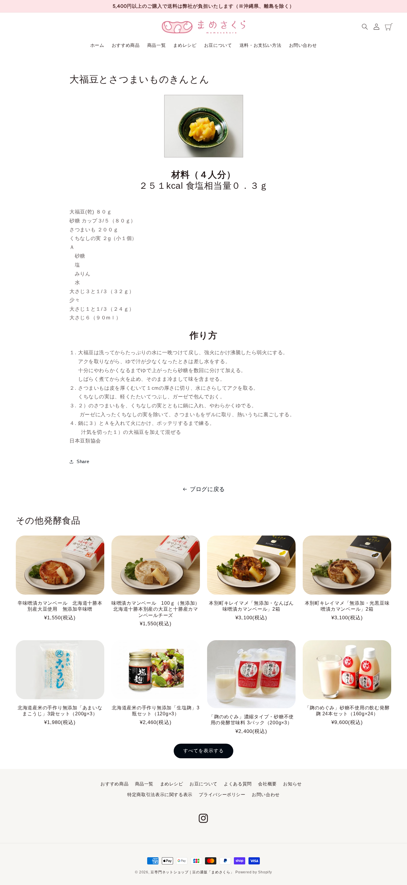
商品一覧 (144, 784)
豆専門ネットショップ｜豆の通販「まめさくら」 (192, 872)
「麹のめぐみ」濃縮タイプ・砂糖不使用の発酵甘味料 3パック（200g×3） (251, 719)
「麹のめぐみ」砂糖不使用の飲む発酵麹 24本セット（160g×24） (347, 710)
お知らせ (292, 784)
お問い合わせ (266, 794)
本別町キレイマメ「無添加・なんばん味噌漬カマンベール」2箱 (251, 606)
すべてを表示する (203, 750)
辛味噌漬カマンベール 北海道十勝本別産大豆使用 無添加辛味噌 (60, 606)
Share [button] (83, 461)
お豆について (203, 784)
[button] (365, 27)
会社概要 (267, 784)
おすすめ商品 (114, 784)
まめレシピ (171, 784)
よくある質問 (238, 784)
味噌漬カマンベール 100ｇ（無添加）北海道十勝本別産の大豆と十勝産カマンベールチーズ (155, 609)
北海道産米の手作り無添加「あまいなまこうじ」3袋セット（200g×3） (60, 710)
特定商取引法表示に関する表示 (159, 794)
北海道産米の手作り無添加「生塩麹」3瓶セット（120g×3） (156, 710)
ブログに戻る (207, 489)
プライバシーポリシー (222, 794)
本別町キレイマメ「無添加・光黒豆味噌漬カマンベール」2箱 (347, 606)
